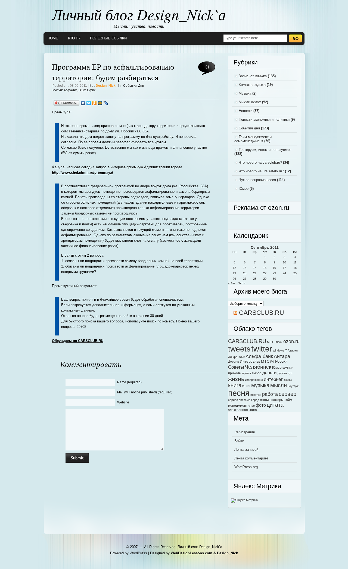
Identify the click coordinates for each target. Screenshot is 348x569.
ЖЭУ (81, 90)
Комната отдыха (252, 85)
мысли (278, 385)
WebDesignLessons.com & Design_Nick (204, 553)
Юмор (243, 188)
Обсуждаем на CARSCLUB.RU (77, 341)
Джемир (233, 361)
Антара (282, 356)
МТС (265, 361)
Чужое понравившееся (257, 180)
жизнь (236, 379)
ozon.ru (291, 341)
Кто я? (74, 38)
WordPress (138, 553)
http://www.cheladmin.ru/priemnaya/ (82, 172)
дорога (282, 373)
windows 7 (280, 350)
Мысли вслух (250, 102)
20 (244, 273)
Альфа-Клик (236, 357)
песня (239, 392)
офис (91, 90)
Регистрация (244, 432)
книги (246, 386)
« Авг (231, 283)
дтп (290, 373)
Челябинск (258, 366)
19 (234, 273)
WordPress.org (246, 467)
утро (251, 405)
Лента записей (246, 449)
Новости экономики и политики (264, 119)
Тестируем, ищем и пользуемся (265, 150)
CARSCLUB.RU (261, 312)
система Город (249, 400)
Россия (281, 361)
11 (294, 262)
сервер (287, 394)
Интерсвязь (250, 361)
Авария (293, 350)
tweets (239, 348)
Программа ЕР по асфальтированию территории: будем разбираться (113, 71)
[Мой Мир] (100, 103)
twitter (261, 348)
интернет (273, 379)
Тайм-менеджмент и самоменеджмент (253, 139)
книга (234, 385)
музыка (260, 385)
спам (264, 400)
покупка (255, 394)
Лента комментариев (251, 458)
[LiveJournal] (106, 103)
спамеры (277, 400)
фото (261, 405)
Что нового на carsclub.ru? (260, 162)
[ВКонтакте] (83, 103)
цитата (275, 405)
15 (264, 267)
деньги (269, 372)
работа (270, 394)
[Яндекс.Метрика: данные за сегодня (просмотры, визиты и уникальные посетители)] (244, 500)
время (246, 373)
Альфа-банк (259, 356)
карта (288, 380)
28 (254, 278)
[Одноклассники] (94, 103)
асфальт (70, 90)
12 (234, 267)
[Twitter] (89, 103)
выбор (257, 373)
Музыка (245, 93)
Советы (236, 367)
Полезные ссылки (108, 38)
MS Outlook (274, 342)
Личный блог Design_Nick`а (139, 14)
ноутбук (293, 386)
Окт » (241, 283)
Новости (245, 111)
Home (53, 38)
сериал (233, 400)
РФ (272, 361)
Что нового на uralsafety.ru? (261, 171)
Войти (239, 441)
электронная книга (242, 410)
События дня (133, 86)
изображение (254, 379)
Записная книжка (253, 76)
